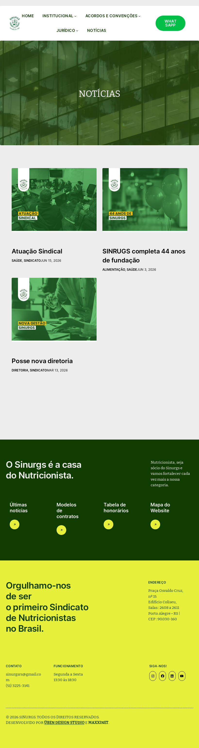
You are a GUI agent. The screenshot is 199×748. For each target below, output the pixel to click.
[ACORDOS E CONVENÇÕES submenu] (139, 16)
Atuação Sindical (37, 251)
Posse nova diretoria (42, 361)
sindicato (32, 260)
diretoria (20, 370)
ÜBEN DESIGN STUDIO (64, 722)
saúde (17, 260)
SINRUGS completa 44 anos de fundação (143, 255)
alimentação (113, 269)
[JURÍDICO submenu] (77, 30)
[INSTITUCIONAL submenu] (75, 16)
